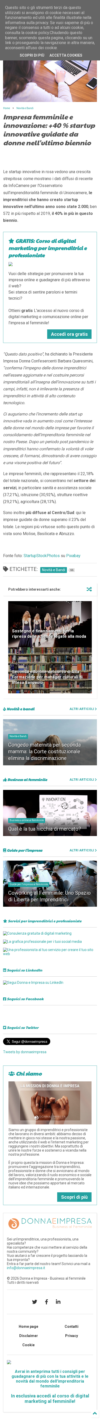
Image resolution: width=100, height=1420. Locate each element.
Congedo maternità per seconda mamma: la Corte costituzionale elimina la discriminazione (44, 751)
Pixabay (73, 555)
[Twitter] (34, 1302)
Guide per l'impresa (24, 850)
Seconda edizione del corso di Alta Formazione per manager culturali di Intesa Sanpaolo (47, 677)
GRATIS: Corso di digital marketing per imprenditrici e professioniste (47, 248)
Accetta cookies (65, 55)
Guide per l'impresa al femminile (28, 884)
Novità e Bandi (25, 108)
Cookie (28, 1345)
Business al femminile (27, 779)
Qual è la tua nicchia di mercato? (44, 829)
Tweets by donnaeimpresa (24, 1052)
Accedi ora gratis (69, 334)
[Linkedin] (58, 1302)
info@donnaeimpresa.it (26, 1268)
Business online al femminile (26, 820)
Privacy (71, 1336)
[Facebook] (46, 1302)
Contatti (71, 1326)
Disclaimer (28, 1336)
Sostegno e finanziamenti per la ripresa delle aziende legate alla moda (49, 634)
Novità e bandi (20, 708)
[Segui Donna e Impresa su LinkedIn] (33, 982)
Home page (28, 1326)
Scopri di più (74, 1197)
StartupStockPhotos (42, 555)
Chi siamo (28, 1073)
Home (6, 108)
